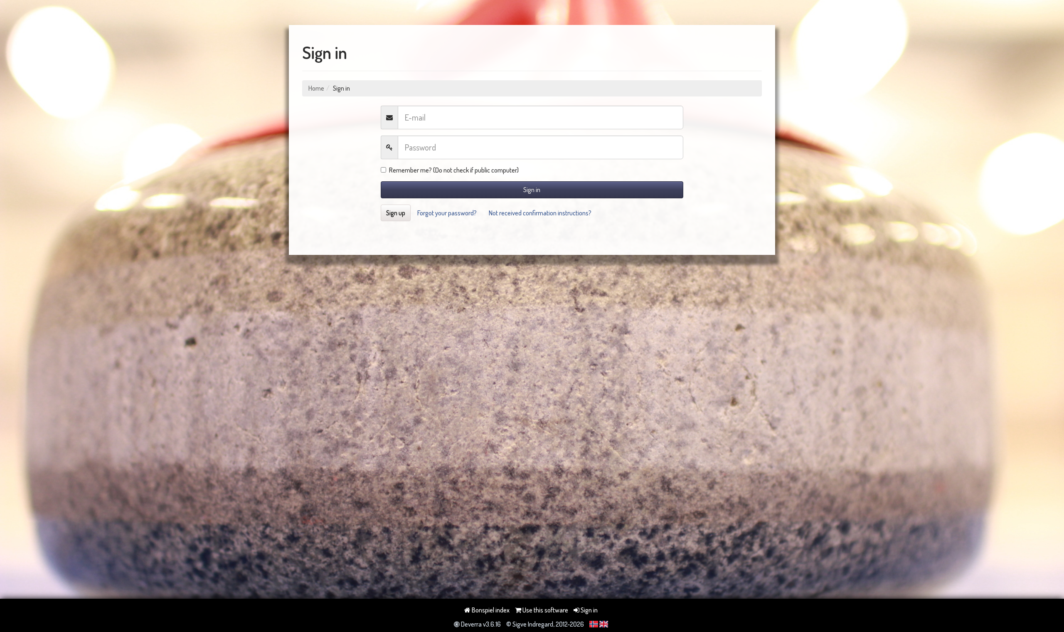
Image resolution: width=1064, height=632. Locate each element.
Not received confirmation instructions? (540, 213)
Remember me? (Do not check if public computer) (454, 170)
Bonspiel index (490, 610)
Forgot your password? (447, 213)
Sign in (531, 189)
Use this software (544, 610)
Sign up (395, 213)
